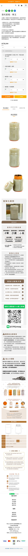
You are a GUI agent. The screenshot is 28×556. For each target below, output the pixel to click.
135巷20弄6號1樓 (14, 525)
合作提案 (14, 501)
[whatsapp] (12, 11)
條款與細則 (7, 548)
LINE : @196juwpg (14, 531)
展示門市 (14, 503)
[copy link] (15, 11)
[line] (6, 11)
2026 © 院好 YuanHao (18, 548)
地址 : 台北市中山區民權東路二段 (14, 523)
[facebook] (9, 11)
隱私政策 (11, 548)
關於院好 (14, 499)
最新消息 (14, 505)
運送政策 (14, 514)
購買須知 (14, 512)
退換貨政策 (14, 516)
